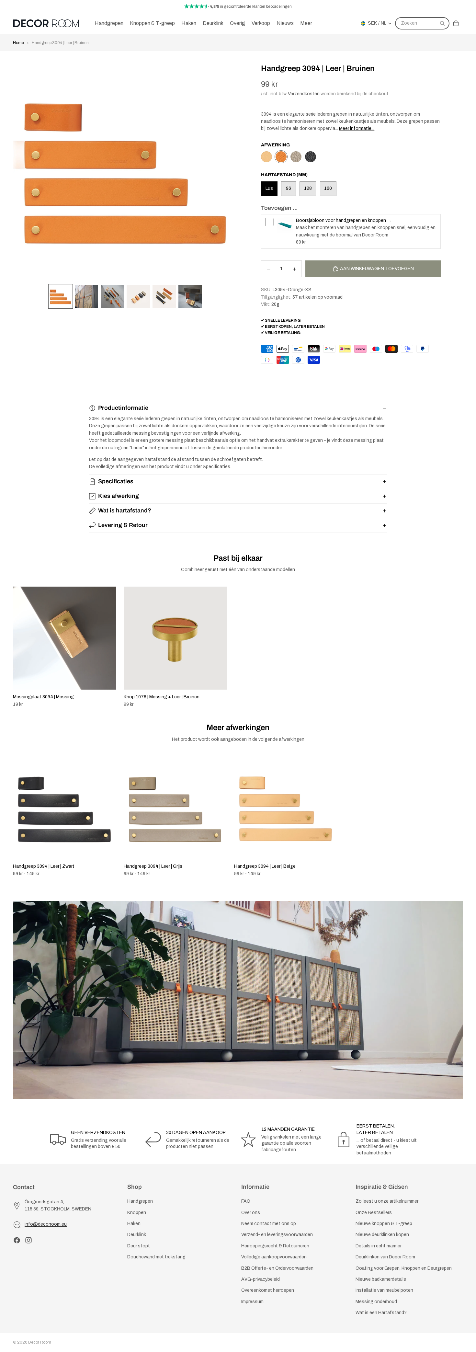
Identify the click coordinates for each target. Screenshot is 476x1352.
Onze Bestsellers (374, 1212)
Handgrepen (140, 1201)
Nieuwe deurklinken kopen (382, 1234)
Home (18, 43)
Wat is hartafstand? (124, 510)
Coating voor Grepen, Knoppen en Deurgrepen (404, 1268)
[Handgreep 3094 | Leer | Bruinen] (281, 156)
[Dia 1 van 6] (60, 296)
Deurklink (136, 1234)
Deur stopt (138, 1245)
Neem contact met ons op (268, 1223)
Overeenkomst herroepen (267, 1290)
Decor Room (39, 1342)
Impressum (252, 1301)
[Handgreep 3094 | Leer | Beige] (266, 156)
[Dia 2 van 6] (86, 296)
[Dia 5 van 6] (164, 296)
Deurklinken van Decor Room (385, 1257)
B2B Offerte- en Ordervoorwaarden (277, 1268)
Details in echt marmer (379, 1245)
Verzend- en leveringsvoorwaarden (277, 1234)
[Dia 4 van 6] (138, 296)
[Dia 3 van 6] (112, 296)
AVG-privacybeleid (260, 1279)
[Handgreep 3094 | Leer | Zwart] (310, 156)
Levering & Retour (123, 525)
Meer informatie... (356, 128)
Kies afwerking (118, 496)
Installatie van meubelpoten (384, 1290)
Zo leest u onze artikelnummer (387, 1201)
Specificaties (115, 481)
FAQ (245, 1201)
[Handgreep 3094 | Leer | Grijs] (295, 156)
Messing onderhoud (376, 1301)
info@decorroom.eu (46, 1224)
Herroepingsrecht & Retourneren (275, 1245)
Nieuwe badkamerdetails (381, 1279)
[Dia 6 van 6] (190, 296)
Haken (134, 1223)
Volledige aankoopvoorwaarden (274, 1257)
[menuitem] (306, 23)
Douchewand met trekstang (156, 1257)
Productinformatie (123, 408)
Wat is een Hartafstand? (381, 1313)
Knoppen (136, 1212)
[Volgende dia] (456, 647)
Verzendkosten (304, 93)
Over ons (250, 1212)
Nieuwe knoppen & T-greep (384, 1223)
